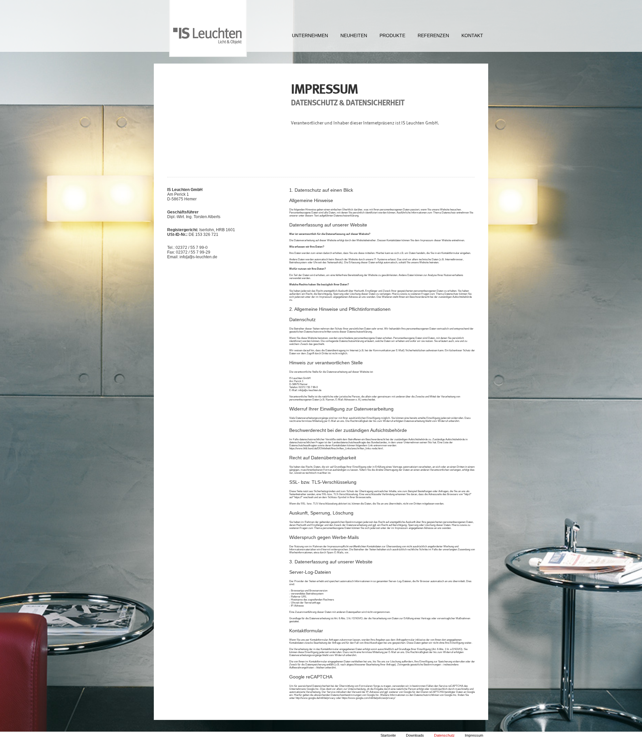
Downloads (415, 735)
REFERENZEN (433, 35)
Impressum (474, 735)
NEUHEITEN (353, 35)
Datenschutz (444, 735)
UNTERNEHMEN (310, 35)
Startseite (388, 735)
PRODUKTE (392, 35)
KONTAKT (472, 35)
